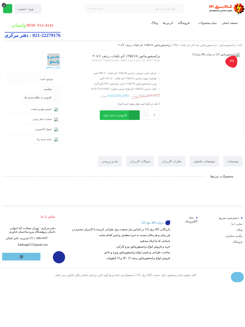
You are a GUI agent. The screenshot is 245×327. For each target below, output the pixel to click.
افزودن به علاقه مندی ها (38, 97)
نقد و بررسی (110, 161)
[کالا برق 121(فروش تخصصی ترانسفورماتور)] (226, 9)
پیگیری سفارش (234, 235)
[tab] (233, 161)
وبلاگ (239, 229)
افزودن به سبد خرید (115, 115)
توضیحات (233, 161)
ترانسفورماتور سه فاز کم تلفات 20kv (195, 45)
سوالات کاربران (140, 161)
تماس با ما (236, 223)
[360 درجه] (194, 120)
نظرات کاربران (172, 161)
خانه (240, 45)
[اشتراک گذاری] (183, 120)
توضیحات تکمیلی (204, 161)
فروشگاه (237, 241)
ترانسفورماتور (227, 45)
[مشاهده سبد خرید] (8, 9)
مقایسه (48, 89)
